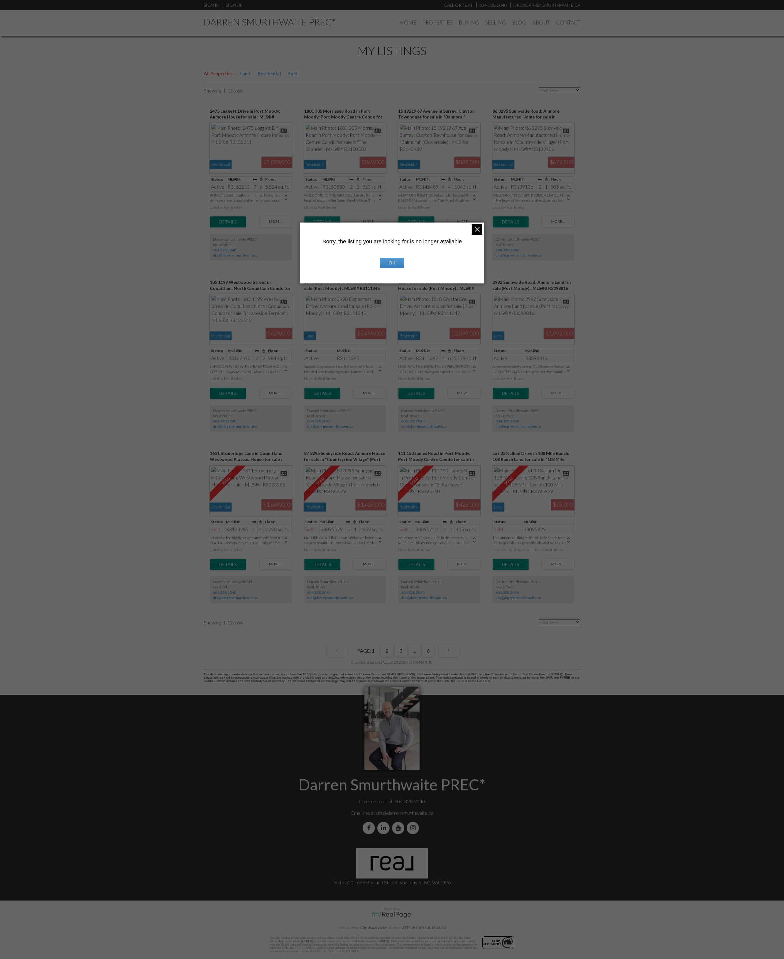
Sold (292, 73)
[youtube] (399, 828)
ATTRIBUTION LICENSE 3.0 (424, 927)
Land (245, 73)
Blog (519, 22)
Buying (469, 22)
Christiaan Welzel (374, 927)
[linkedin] (384, 828)
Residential (269, 73)
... (414, 651)
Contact (568, 22)
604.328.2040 (224, 250)
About (541, 22)
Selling (495, 22)
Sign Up (234, 5)
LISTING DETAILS (228, 221)
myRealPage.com (392, 915)
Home (408, 22)
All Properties (218, 73)
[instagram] (414, 828)
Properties (437, 22)
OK (392, 262)
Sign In (211, 5)
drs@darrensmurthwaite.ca (235, 255)
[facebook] (370, 828)
